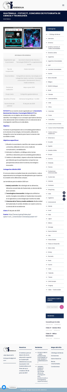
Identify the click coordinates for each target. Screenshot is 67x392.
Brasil (49, 90)
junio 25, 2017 (49, 324)
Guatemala (7, 19)
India (49, 194)
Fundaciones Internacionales (52, 172)
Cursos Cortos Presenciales (56, 128)
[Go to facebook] (4, 387)
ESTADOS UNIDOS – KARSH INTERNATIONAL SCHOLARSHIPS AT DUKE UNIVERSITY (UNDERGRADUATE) (43, 357)
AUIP (49, 65)
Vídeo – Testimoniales (54, 290)
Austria (50, 73)
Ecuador (50, 142)
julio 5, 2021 (49, 338)
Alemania (51, 38)
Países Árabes (52, 239)
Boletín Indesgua (53, 86)
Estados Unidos (52, 150)
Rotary (50, 252)
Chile (49, 103)
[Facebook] (64, 192)
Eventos (50, 159)
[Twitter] (64, 196)
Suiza (49, 269)
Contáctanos (55, 367)
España (50, 146)
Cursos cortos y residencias (52, 132)
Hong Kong (51, 189)
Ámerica (50, 43)
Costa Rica (51, 119)
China (50, 107)
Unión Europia (52, 281)
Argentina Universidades (55, 61)
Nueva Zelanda (52, 231)
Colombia (51, 111)
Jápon (50, 219)
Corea (50, 115)
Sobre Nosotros (56, 359)
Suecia (50, 264)
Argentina (51, 57)
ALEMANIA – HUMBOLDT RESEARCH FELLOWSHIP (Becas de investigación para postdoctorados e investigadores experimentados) (43, 374)
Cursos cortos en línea (54, 123)
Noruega (50, 227)
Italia (49, 214)
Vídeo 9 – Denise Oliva (53, 328)
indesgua (58, 324)
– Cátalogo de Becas (54, 34)
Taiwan (50, 277)
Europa (50, 154)
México (50, 223)
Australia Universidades (54, 69)
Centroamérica (52, 98)
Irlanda (50, 206)
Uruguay (50, 285)
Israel (49, 210)
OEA (49, 235)
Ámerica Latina (52, 53)
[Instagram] (64, 199)
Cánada (50, 94)
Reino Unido (51, 248)
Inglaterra (51, 198)
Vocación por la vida (53, 322)
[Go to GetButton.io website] (4, 390)
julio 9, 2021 (49, 330)
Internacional (52, 202)
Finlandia (50, 163)
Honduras (51, 185)
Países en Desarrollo (54, 244)
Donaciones (55, 356)
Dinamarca (51, 138)
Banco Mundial (52, 78)
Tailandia (50, 273)
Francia (50, 167)
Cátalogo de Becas (57, 353)
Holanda (50, 181)
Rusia (49, 260)
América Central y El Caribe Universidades (54, 47)
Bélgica (50, 82)
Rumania (50, 256)
